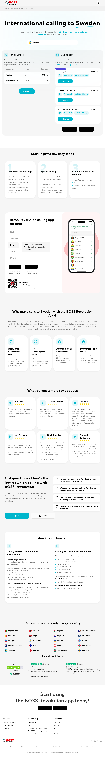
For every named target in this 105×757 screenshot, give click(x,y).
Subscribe (65, 81)
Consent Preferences (51, 749)
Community (33, 718)
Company (58, 718)
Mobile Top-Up (7, 728)
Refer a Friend (32, 722)
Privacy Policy (96, 747)
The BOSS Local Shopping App (38, 731)
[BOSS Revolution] (11, 3)
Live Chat (57, 734)
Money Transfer (8, 725)
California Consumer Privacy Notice (41, 747)
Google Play (71, 65)
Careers (56, 725)
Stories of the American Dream (38, 728)
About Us (57, 722)
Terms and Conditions (22, 747)
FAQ (17, 516)
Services (6, 718)
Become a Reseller (34, 734)
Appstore (59, 65)
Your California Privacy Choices (65, 747)
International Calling (9, 722)
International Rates (8, 747)
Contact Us (43, 516)
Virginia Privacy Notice (83, 747)
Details (93, 72)
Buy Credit (27, 91)
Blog (29, 725)
